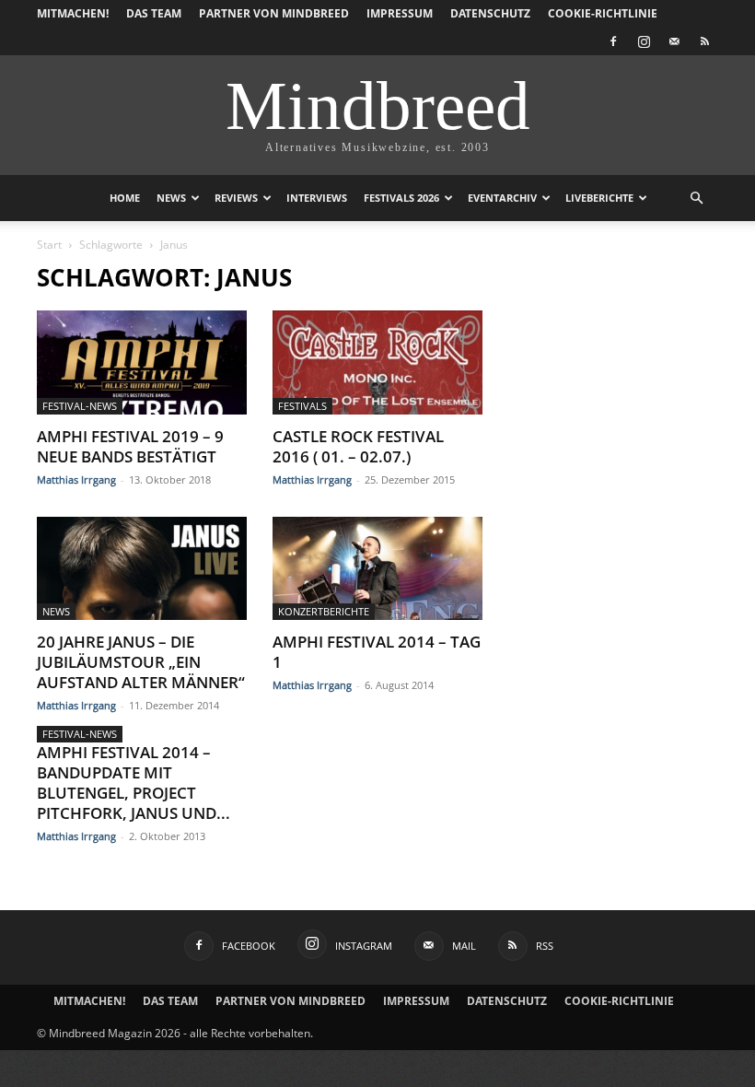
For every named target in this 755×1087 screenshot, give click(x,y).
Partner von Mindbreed (274, 13)
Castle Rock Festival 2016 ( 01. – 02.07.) (358, 446)
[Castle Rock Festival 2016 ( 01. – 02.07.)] (377, 362)
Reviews (236, 198)
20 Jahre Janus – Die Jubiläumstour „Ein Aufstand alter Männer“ (141, 662)
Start (49, 244)
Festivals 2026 (401, 198)
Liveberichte (599, 198)
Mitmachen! (73, 13)
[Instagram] (643, 41)
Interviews (316, 198)
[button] (696, 198)
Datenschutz (490, 13)
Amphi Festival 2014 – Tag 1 (377, 651)
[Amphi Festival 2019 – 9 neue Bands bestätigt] (142, 362)
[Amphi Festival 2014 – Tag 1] (377, 569)
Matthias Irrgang (76, 479)
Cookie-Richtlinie (602, 13)
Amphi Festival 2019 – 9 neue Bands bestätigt (130, 446)
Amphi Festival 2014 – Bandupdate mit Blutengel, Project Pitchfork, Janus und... (133, 783)
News (171, 198)
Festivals (302, 406)
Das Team (153, 13)
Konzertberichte (323, 611)
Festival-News (79, 406)
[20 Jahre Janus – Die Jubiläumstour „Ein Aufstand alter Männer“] (142, 569)
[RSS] (704, 41)
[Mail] (674, 41)
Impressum (399, 13)
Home (125, 198)
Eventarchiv (502, 198)
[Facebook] (613, 41)
